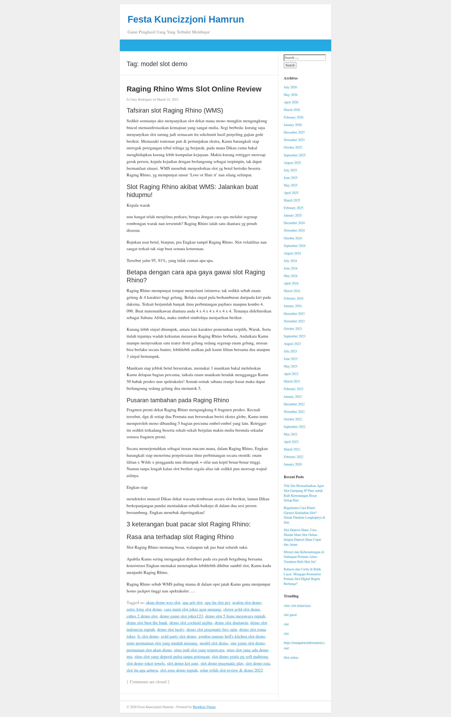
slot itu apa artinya (142, 670)
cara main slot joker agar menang (192, 609)
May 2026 (290, 94)
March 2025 (292, 200)
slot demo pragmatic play (222, 663)
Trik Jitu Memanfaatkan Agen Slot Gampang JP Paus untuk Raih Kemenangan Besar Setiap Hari (304, 492)
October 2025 (293, 147)
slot (286, 624)
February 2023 (293, 388)
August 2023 (292, 343)
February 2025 (293, 207)
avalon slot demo (246, 602)
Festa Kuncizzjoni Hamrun (186, 19)
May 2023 (290, 366)
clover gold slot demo (241, 609)
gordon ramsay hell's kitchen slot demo (231, 636)
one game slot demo (247, 643)
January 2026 (293, 124)
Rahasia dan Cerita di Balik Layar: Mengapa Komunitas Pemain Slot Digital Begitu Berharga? (302, 576)
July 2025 (290, 170)
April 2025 (291, 192)
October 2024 (293, 238)
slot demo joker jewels (146, 663)
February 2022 (293, 456)
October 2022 (293, 419)
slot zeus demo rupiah (179, 670)
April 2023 (291, 373)
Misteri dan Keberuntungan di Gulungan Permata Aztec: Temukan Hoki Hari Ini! (304, 557)
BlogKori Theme (204, 707)
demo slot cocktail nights (191, 622)
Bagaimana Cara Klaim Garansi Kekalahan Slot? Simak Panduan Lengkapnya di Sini (304, 514)
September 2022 (294, 426)
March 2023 (292, 381)
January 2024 (293, 305)
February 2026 (293, 117)
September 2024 (294, 245)
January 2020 (293, 464)
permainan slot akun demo (149, 650)
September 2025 (294, 155)
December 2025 (294, 132)
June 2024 (290, 268)
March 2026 (292, 109)
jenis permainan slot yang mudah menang (162, 643)
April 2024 (291, 283)
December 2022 (294, 404)
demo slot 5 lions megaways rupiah (235, 616)
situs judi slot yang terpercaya (199, 650)
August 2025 (292, 162)
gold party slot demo (178, 636)
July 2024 (290, 260)
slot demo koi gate (182, 663)
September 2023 (294, 336)
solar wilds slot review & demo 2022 (231, 670)
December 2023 (294, 313)
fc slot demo (148, 636)
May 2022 (290, 434)
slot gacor (290, 614)
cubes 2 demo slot (142, 616)
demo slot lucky (170, 629)
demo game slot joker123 (181, 616)
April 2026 (291, 102)
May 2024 (290, 275)
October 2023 (293, 328)
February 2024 (293, 298)
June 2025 (290, 177)
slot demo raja (258, 663)
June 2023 (290, 358)
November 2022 (294, 411)
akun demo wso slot (163, 602)
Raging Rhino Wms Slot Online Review (194, 89)
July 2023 (290, 351)
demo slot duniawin (231, 622)
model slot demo (214, 643)
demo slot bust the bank (147, 622)
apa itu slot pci (217, 602)
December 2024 (294, 223)
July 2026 (290, 87)
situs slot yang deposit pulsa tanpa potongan (172, 656)
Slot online (291, 657)
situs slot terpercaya (297, 605)
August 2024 (292, 253)
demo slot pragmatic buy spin (212, 629)
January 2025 (293, 215)
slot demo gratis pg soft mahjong (240, 656)
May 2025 (290, 185)
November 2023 (294, 321)
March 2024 (292, 290)
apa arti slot (192, 602)
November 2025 (294, 140)
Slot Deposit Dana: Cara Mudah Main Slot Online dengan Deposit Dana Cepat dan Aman (302, 537)
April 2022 (291, 441)
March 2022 (292, 449)
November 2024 (294, 230)
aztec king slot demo (144, 609)
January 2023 (293, 396)
